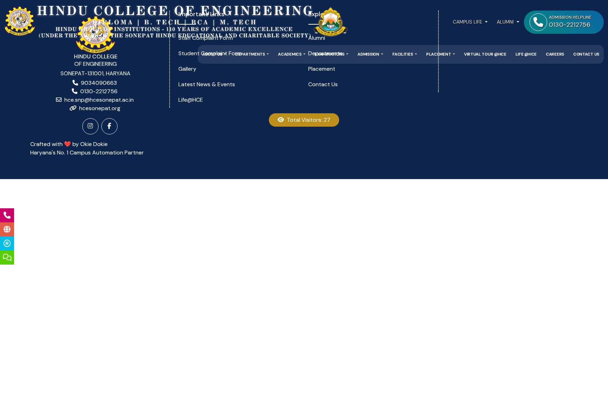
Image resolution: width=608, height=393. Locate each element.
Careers (555, 54)
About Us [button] (212, 54)
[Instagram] (90, 126)
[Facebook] (109, 126)
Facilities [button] (403, 54)
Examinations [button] (330, 54)
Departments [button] (250, 54)
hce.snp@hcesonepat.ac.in (99, 99)
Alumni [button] (506, 22)
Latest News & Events (206, 84)
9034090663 (99, 83)
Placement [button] (439, 54)
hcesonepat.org (99, 108)
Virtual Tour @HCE (485, 54)
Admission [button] (368, 54)
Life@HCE (190, 99)
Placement (321, 68)
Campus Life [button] (468, 22)
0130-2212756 (99, 91)
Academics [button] (290, 54)
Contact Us (586, 54)
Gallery (187, 68)
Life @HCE (526, 54)
